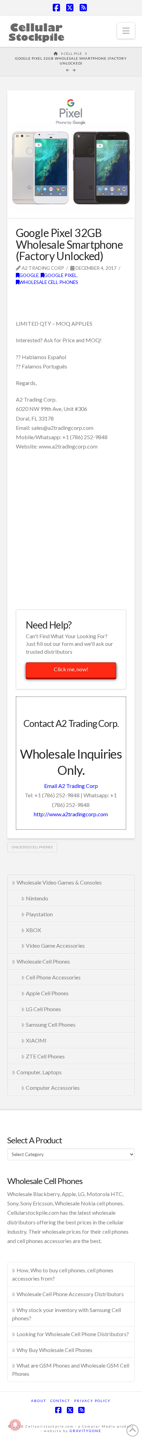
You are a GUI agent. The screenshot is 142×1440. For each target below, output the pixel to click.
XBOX (33, 930)
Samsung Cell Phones (50, 1024)
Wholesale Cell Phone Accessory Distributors (70, 1294)
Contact (60, 1401)
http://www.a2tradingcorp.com (71, 814)
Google (29, 275)
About (38, 1401)
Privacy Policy (92, 1401)
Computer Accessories (53, 1087)
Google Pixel (60, 275)
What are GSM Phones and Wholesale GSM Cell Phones (70, 1369)
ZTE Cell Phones (45, 1056)
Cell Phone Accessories (53, 977)
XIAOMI (36, 1040)
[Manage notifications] (15, 1424)
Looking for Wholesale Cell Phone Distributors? (73, 1334)
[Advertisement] (71, 529)
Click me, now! (71, 669)
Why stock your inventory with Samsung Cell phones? (66, 1313)
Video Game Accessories (55, 945)
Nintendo (37, 898)
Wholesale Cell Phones (48, 282)
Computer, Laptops (39, 1072)
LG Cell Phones (43, 1009)
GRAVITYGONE (85, 1431)
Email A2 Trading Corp (71, 785)
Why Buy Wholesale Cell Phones (54, 1350)
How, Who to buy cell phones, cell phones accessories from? (62, 1274)
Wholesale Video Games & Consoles (59, 882)
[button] (126, 31)
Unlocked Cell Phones (32, 847)
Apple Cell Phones (47, 993)
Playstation (39, 914)
